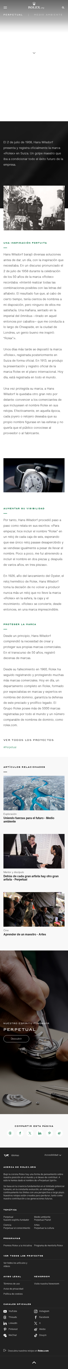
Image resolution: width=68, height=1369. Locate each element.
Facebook (44, 1317)
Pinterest (13, 1329)
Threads (13, 1317)
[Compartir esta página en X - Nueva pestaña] (29, 1133)
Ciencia (16, 1226)
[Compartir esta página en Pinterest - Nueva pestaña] (49, 1133)
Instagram (44, 1311)
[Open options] (34, 208)
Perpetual (16, 1218)
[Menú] (5, 7)
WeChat (13, 1335)
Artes (44, 1226)
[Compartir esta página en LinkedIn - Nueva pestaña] (39, 1133)
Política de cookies (13, 1293)
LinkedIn (13, 1323)
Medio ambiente (42, 1218)
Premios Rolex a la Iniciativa (17, 1245)
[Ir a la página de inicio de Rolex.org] (34, 5)
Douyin (42, 1335)
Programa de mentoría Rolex (48, 1245)
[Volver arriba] (34, 1362)
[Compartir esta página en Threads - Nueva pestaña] (10, 1133)
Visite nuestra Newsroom (46, 1283)
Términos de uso (11, 1283)
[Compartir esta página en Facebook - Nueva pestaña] (20, 1133)
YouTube (13, 1311)
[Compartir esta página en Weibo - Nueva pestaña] (59, 1133)
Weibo (42, 1329)
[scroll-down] (34, 51)
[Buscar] (63, 7)
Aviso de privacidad (13, 1288)
